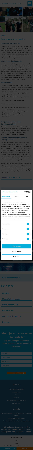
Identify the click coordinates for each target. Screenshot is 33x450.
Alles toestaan (17, 246)
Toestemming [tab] (6, 196)
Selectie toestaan (16, 251)
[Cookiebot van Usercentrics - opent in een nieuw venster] (24, 192)
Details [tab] (17, 196)
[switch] (29, 229)
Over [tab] (27, 196)
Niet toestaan (16, 256)
